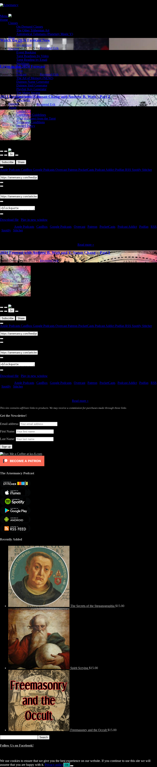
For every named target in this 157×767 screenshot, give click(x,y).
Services (13, 48)
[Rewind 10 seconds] (5, 155)
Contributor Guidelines (31, 115)
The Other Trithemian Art (32, 30)
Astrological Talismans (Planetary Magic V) (44, 34)
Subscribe (7, 162)
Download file (9, 219)
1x (11, 154)
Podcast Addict (105, 169)
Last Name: (7, 439)
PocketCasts (86, 169)
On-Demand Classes (29, 26)
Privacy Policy (25, 126)
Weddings (22, 63)
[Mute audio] (1, 155)
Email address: (10, 424)
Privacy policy (54, 764)
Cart (19, 41)
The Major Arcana (28, 92)
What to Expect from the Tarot (36, 118)
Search (43, 737)
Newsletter (23, 100)
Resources (14, 67)
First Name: (7, 431)
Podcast (21, 74)
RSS (128, 169)
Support (13, 104)
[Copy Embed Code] (1, 214)
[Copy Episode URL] (1, 201)
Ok (66, 764)
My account (24, 45)
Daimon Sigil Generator (31, 85)
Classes (13, 23)
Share (21, 162)
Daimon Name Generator (32, 81)
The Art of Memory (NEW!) (34, 78)
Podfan (120, 169)
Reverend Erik (49, 260)
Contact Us (23, 111)
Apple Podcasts (10, 169)
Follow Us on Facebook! (17, 745)
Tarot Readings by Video (32, 56)
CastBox (27, 169)
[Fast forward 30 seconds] (16, 155)
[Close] (1, 167)
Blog (19, 70)
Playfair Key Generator (31, 89)
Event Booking (26, 52)
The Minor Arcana (28, 96)
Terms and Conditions (30, 122)
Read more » (85, 244)
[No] (71, 765)
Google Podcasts (44, 169)
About (12, 107)
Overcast (61, 169)
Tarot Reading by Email (31, 59)
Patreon (73, 169)
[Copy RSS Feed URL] (1, 182)
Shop (11, 37)
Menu (4, 16)
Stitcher (147, 169)
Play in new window (34, 219)
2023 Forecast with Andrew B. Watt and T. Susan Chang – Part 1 (55, 252)
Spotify (137, 169)
